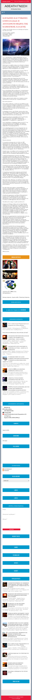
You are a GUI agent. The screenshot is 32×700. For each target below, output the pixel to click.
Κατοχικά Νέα (7, 412)
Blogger (18, 698)
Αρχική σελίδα (15, 297)
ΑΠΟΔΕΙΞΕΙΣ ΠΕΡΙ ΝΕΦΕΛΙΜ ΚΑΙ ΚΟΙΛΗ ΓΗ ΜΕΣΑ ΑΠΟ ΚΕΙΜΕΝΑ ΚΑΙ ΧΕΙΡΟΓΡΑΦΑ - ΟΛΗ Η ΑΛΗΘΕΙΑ (18, 337)
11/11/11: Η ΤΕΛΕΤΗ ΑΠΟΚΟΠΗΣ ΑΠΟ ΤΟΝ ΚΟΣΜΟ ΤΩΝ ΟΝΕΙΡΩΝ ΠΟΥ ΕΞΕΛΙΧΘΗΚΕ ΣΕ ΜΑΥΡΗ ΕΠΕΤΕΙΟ (18, 388)
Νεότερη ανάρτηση (7, 297)
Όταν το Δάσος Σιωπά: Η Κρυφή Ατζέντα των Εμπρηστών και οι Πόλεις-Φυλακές (18, 324)
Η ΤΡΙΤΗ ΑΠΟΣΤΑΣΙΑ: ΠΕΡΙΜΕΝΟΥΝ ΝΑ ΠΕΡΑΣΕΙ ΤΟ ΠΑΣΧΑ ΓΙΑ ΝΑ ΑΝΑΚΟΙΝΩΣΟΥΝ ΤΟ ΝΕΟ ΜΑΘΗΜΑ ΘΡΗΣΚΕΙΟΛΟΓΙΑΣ (17, 634)
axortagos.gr (7, 415)
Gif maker (5, 440)
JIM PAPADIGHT (8, 469)
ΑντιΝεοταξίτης (8, 409)
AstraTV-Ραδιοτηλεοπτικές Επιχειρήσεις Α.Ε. (15, 414)
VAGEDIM (6, 470)
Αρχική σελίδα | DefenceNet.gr (12, 417)
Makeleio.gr (7, 407)
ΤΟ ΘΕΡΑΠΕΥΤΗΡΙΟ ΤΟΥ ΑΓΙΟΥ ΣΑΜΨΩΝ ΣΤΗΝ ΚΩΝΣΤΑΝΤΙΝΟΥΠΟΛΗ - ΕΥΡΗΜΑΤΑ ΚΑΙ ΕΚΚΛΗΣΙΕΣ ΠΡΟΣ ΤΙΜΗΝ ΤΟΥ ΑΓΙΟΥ (16, 359)
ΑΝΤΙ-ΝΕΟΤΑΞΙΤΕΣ (8, 410)
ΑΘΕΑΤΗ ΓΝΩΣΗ (16, 6)
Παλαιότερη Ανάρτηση (24, 297)
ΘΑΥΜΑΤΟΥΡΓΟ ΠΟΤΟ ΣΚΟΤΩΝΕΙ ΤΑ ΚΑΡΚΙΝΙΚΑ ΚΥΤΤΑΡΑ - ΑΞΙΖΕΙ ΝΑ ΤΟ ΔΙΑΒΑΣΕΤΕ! (18, 347)
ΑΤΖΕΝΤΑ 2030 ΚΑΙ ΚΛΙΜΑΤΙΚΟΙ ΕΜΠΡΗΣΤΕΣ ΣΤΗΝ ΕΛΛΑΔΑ (16, 369)
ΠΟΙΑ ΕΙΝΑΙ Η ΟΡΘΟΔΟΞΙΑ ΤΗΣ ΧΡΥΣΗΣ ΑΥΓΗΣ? (15, 332)
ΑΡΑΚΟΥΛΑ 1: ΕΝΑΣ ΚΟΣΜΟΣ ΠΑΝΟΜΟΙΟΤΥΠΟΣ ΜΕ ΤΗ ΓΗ (16, 378)
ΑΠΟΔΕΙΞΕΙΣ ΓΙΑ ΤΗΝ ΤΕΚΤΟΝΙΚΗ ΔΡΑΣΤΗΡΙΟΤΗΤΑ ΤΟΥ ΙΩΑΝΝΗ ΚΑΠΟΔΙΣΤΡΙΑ (16, 605)
